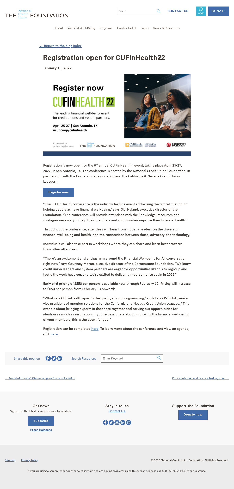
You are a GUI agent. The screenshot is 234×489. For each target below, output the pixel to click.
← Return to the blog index (60, 45)
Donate (218, 11)
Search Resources (83, 358)
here (94, 328)
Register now (58, 192)
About (58, 28)
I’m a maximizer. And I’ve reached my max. (200, 378)
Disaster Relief (126, 28)
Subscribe (40, 421)
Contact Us (178, 11)
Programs (105, 28)
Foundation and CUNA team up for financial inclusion (40, 378)
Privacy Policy (29, 460)
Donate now (193, 414)
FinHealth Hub (201, 11)
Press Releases (41, 430)
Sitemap (10, 460)
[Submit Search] (159, 358)
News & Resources (166, 28)
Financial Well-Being (80, 28)
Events (144, 28)
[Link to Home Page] (37, 14)
